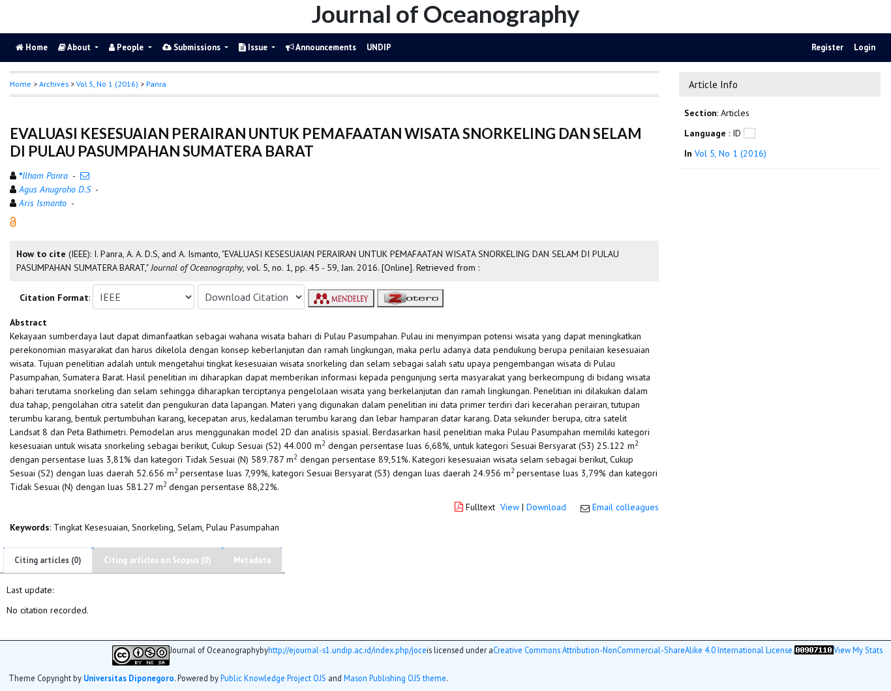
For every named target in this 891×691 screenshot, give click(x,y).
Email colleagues (625, 507)
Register (827, 47)
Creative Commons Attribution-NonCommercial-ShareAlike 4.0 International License (643, 650)
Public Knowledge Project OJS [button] (273, 678)
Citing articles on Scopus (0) (157, 560)
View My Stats (858, 650)
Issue (257, 47)
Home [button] (20, 84)
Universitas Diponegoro (128, 678)
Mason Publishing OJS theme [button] (395, 678)
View (509, 507)
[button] (13, 221)
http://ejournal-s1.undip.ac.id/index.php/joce (347, 650)
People (130, 47)
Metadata (252, 560)
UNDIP (379, 47)
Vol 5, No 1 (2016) (107, 84)
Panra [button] (156, 84)
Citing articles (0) (48, 560)
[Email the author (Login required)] (84, 175)
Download (546, 507)
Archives (53, 84)
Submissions (197, 47)
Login (864, 47)
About (79, 47)
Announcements (325, 47)
